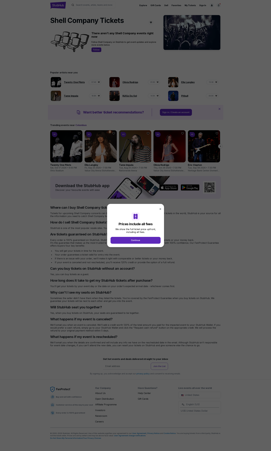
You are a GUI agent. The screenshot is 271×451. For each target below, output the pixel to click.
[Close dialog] (160, 209)
